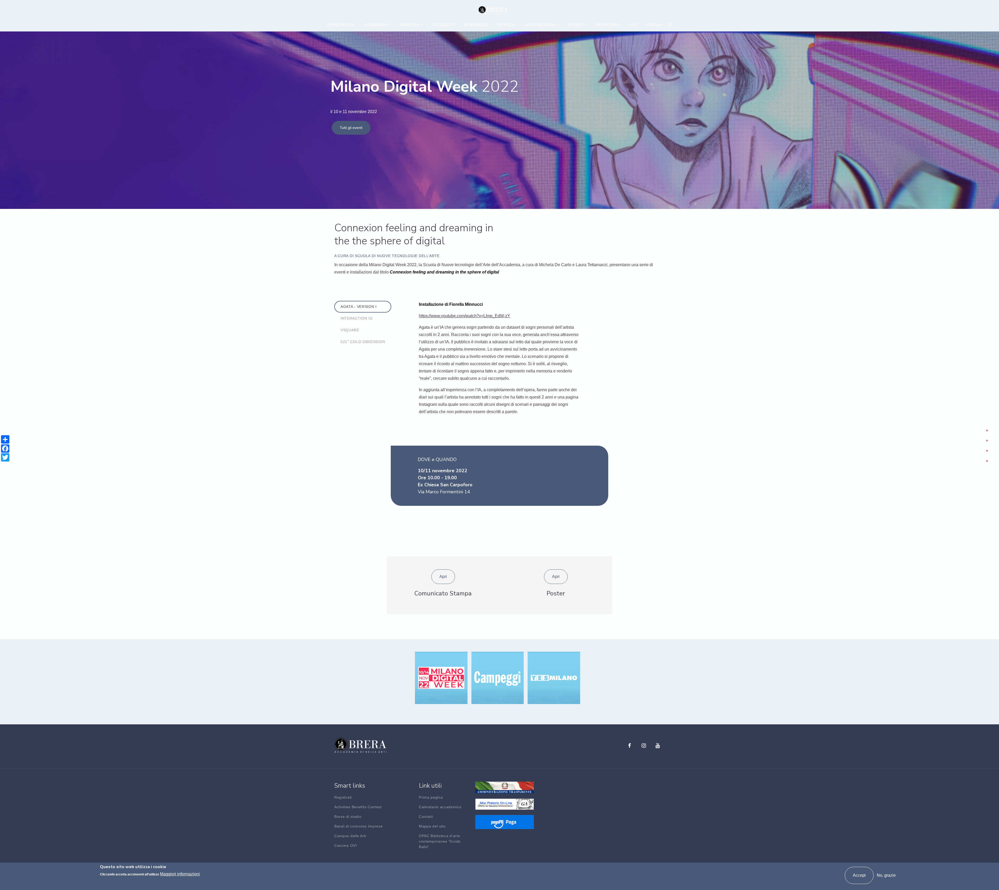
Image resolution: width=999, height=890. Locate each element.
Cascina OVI (345, 845)
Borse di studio (348, 816)
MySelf (576, 25)
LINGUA (653, 25)
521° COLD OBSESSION (363, 342)
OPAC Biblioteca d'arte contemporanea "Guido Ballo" (440, 841)
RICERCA (506, 25)
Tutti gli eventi (351, 128)
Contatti (426, 816)
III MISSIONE (476, 25)
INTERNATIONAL (540, 25)
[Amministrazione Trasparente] (504, 787)
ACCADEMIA (375, 25)
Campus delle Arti (350, 836)
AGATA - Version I (359, 306)
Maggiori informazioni (180, 874)
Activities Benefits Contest (358, 807)
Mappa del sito (432, 826)
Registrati (608, 25)
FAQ (633, 25)
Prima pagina (341, 25)
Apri (443, 576)
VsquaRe (350, 330)
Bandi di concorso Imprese (358, 826)
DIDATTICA (409, 25)
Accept (859, 875)
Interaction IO (357, 318)
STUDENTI (442, 25)
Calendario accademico (440, 807)
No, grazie (886, 875)
